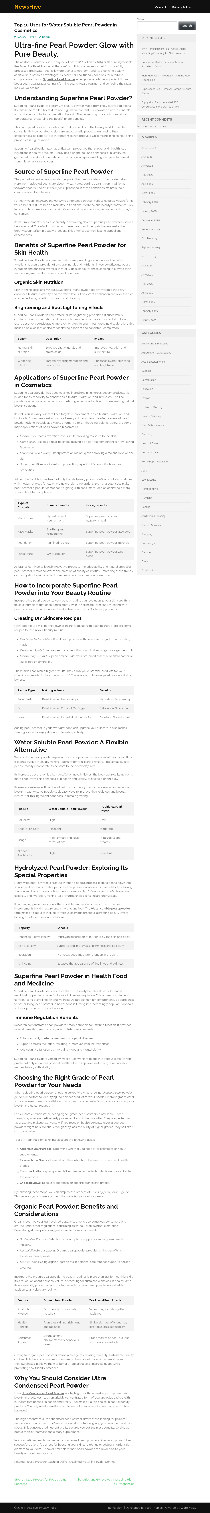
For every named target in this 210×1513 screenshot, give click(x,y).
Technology (148, 543)
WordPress (188, 1507)
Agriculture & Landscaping (156, 352)
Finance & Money (151, 416)
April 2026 (147, 183)
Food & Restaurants (152, 425)
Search (142, 19)
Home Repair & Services (155, 461)
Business (146, 370)
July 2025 (146, 265)
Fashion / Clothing (151, 407)
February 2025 (149, 311)
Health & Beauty (150, 443)
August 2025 (148, 256)
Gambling (147, 434)
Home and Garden (151, 452)
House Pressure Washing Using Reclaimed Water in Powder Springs (70, 1461)
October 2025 (149, 238)
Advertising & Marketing (154, 343)
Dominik (46, 37)
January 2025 (149, 320)
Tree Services (149, 570)
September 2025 (150, 247)
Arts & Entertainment (153, 361)
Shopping (146, 534)
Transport (147, 552)
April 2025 (147, 292)
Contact (160, 7)
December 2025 (150, 220)
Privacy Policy (181, 7)
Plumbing (146, 497)
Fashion (145, 398)
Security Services (151, 525)
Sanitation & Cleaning (153, 516)
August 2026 (148, 147)
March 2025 (148, 301)
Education (147, 389)
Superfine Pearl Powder (59, 79)
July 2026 (146, 156)
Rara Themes (154, 1507)
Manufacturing (149, 488)
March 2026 (148, 193)
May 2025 (147, 283)
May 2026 (147, 174)
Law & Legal (148, 479)
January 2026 (149, 211)
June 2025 (147, 274)
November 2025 (150, 229)
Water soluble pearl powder (110, 908)
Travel (145, 561)
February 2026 (149, 202)
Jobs (144, 470)
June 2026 (147, 165)
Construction (148, 379)
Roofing (145, 507)
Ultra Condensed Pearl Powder (43, 1393)
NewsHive (27, 6)
